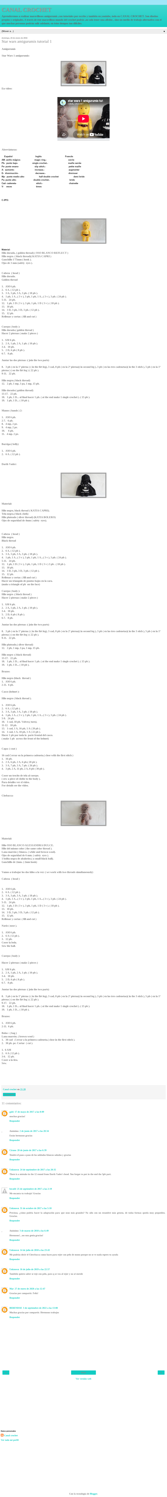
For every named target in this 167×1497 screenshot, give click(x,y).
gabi (11, 1111)
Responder (14, 1121)
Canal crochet (11, 1435)
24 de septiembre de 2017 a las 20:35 (38, 1169)
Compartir (9, 1094)
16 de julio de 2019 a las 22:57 (35, 1269)
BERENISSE (15, 1308)
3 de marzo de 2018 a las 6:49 (34, 1230)
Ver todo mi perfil (10, 1440)
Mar (11, 1288)
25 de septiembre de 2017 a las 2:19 (34, 1189)
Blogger (93, 1493)
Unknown (14, 1169)
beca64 (12, 1189)
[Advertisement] (83, 1405)
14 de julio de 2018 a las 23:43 (35, 1250)
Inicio (83, 1372)
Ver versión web (83, 1378)
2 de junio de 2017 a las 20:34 (34, 1131)
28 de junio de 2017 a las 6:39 (31, 1150)
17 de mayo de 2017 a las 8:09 (29, 1111)
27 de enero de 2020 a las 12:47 (30, 1288)
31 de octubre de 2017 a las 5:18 (36, 1208)
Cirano (12, 1150)
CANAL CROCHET (26, 10)
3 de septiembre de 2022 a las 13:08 (40, 1308)
